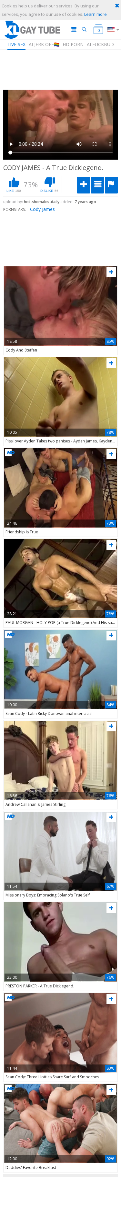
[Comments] (97, 185)
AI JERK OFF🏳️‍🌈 (44, 44)
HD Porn (73, 44)
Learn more (95, 14)
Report (111, 185)
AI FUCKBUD (100, 44)
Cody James (42, 209)
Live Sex (16, 44)
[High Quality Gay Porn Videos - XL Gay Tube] (32, 29)
